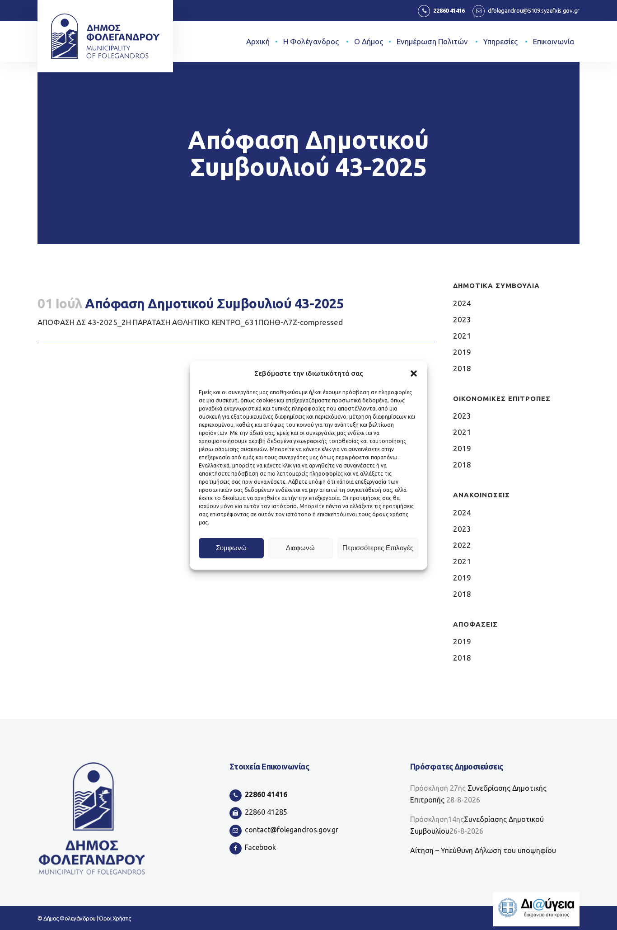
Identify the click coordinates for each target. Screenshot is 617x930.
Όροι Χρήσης (115, 918)
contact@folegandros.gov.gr (291, 830)
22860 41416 (449, 10)
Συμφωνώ (231, 548)
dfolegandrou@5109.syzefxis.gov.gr (534, 10)
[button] (413, 373)
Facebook (260, 847)
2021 (462, 335)
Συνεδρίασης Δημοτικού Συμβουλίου (477, 825)
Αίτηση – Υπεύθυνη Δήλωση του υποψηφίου (483, 850)
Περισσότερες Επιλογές (377, 548)
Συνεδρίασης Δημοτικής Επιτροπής (478, 794)
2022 (462, 545)
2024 (462, 303)
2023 (462, 319)
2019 (462, 352)
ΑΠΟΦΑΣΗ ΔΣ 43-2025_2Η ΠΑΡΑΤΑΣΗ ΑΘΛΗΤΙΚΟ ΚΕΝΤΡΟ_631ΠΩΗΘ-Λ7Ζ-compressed (190, 322)
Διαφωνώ (300, 548)
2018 (462, 368)
